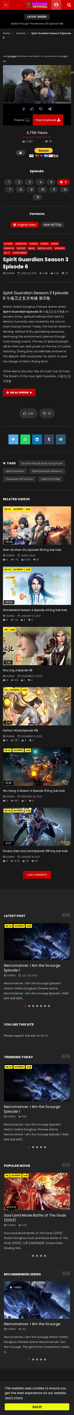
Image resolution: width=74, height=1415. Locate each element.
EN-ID (8, 509)
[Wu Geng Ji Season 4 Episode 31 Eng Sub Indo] (37, 766)
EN (6, 689)
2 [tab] (29, 1006)
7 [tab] (49, 1006)
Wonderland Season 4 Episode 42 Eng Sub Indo (35, 610)
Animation (21, 243)
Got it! (37, 1407)
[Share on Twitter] (13, 439)
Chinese (33, 243)
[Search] (69, 5)
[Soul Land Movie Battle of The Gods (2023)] (37, 1191)
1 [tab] (25, 1006)
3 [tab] (33, 1006)
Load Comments (37, 874)
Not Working (11, 56)
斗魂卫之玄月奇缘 (50, 479)
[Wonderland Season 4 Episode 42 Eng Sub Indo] (37, 586)
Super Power (20, 252)
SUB (28, 509)
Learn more (14, 1397)
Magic (31, 248)
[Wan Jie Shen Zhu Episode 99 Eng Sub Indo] (37, 525)
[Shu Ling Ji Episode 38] (37, 646)
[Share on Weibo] (61, 439)
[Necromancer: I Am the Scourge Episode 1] (37, 941)
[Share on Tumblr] (49, 439)
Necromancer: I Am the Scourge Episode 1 (32, 968)
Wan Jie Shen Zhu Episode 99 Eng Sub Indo (32, 550)
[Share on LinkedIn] (37, 439)
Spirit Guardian (15, 471)
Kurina (10, 273)
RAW (12, 629)
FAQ (64, 56)
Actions (20, 33)
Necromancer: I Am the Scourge (32, 1323)
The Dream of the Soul (19, 479)
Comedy (44, 243)
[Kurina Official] (37, 5)
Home (6, 33)
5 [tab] (41, 1006)
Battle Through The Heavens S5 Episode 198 (37, 23)
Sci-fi (7, 252)
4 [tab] (37, 1006)
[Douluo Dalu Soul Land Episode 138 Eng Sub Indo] (37, 827)
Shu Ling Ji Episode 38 (17, 670)
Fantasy (21, 248)
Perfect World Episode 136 (20, 730)
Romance (60, 248)
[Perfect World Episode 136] (37, 706)
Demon (54, 243)
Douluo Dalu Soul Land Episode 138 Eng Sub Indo (35, 851)
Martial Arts (45, 248)
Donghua (9, 248)
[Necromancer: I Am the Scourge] (37, 1299)
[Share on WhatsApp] (25, 439)
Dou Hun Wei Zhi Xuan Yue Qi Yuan (42, 463)
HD (6, 629)
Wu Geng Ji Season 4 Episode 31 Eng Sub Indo (34, 791)
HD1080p (18, 509)
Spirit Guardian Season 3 (47, 471)
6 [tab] (45, 1006)
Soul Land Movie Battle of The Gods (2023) (35, 1217)
